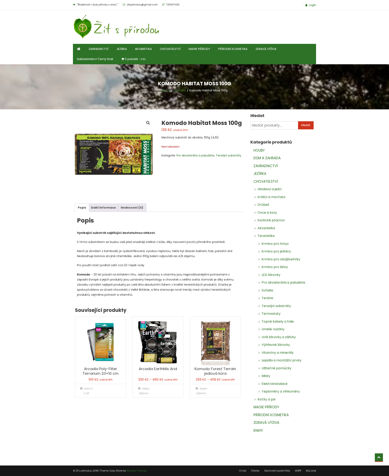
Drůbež (263, 204)
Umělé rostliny (273, 329)
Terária (267, 298)
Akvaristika (266, 228)
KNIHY (258, 430)
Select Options (144, 391)
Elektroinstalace (274, 383)
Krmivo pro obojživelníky (281, 259)
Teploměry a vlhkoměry (281, 391)
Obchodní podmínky (277, 470)
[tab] (82, 208)
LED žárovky (271, 274)
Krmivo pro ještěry (276, 251)
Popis (82, 208)
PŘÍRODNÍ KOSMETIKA (232, 49)
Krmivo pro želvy (275, 267)
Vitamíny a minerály (278, 352)
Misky (266, 376)
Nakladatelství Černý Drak (95, 59)
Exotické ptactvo (271, 220)
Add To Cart (88, 391)
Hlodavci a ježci (269, 189)
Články (255, 470)
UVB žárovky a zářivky (279, 337)
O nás (242, 470)
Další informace (103, 208)
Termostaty (271, 313)
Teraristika (266, 235)
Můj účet (311, 470)
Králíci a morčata (271, 197)
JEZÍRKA (121, 49)
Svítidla (267, 290)
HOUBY (259, 150)
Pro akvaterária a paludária (195, 155)
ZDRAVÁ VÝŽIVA (265, 49)
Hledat (305, 125)
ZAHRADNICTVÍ (98, 49)
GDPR (298, 470)
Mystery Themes (136, 470)
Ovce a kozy (267, 212)
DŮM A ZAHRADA (267, 158)
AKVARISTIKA (143, 49)
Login (312, 5)
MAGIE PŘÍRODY (199, 49)
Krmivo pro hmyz (275, 243)
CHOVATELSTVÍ (170, 49)
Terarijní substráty (228, 155)
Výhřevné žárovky (276, 344)
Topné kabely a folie (278, 321)
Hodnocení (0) (132, 208)
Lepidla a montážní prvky (281, 360)
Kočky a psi (266, 399)
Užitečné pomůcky (276, 368)
